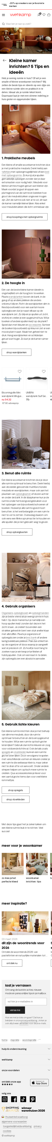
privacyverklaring (29, 1020)
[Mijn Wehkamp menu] (39, 15)
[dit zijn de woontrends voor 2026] (25, 923)
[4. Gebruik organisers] (26, 577)
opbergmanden (40, 613)
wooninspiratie (29, 1040)
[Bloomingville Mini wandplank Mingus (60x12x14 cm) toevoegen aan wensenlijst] (20, 371)
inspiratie (15, 1040)
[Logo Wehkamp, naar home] (18, 15)
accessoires (35, 324)
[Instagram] (5, 1099)
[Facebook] (14, 1099)
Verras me (15, 1010)
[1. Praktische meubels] (26, 129)
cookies (7, 1130)
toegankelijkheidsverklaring (17, 1126)
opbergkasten (23, 493)
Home (4, 1040)
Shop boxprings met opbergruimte (24, 216)
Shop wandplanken (16, 352)
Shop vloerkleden (15, 799)
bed (28, 637)
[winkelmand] (48, 15)
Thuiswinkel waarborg (16, 1116)
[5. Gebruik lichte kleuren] (26, 695)
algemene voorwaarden (14, 1121)
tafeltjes (6, 171)
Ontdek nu (11, 963)
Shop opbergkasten (17, 532)
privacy (37, 1126)
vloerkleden (20, 752)
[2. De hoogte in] (26, 254)
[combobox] (26, 24)
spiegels (6, 752)
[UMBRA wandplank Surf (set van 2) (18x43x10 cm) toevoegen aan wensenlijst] (44, 371)
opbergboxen (21, 613)
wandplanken (16, 296)
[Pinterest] (33, 1099)
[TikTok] (23, 1099)
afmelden (23, 1023)
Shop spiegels (15, 790)
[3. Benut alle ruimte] (26, 444)
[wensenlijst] (44, 15)
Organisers (7, 613)
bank (34, 637)
